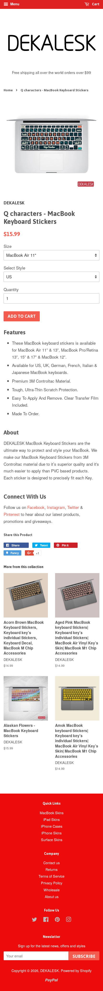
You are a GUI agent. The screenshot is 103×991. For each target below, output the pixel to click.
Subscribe (84, 956)
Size (7, 246)
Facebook (36, 507)
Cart (95, 4)
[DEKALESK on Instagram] (68, 920)
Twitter (73, 507)
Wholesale (52, 889)
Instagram (56, 507)
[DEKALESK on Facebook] (46, 920)
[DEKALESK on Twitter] (34, 920)
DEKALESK (49, 970)
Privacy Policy (51, 882)
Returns (51, 869)
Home (8, 90)
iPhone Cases (51, 826)
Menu (14, 3)
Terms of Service (51, 876)
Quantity (11, 289)
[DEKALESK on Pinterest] (57, 920)
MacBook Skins (51, 812)
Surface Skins (51, 839)
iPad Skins (51, 819)
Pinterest (12, 514)
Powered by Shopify (76, 970)
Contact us (51, 862)
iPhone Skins (51, 832)
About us (51, 896)
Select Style (14, 268)
